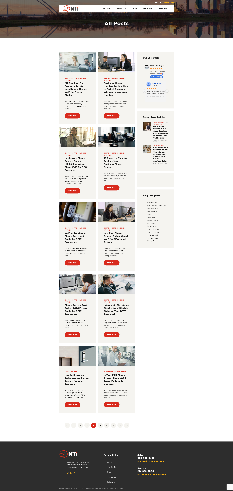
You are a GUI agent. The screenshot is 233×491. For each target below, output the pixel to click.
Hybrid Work (151, 217)
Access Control (71, 372)
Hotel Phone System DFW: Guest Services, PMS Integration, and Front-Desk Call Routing (160, 132)
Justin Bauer (156, 83)
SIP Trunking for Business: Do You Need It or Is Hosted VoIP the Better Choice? (76, 89)
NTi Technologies (157, 66)
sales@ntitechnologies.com (150, 461)
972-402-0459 (146, 458)
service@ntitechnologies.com (151, 474)
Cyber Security (152, 211)
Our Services (112, 467)
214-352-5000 (145, 471)
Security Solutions (153, 232)
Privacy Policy (79, 488)
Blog (109, 472)
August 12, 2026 (158, 163)
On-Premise (75, 78)
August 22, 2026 (158, 140)
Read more (72, 115)
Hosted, (155, 122)
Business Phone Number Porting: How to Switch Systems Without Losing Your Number (116, 89)
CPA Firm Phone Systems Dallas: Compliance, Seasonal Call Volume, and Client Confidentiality (160, 154)
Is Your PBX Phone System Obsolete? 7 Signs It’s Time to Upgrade (115, 379)
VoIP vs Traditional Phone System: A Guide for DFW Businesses (75, 238)
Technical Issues (152, 238)
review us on (155, 77)
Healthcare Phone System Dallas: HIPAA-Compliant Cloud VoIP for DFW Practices (76, 164)
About (109, 462)
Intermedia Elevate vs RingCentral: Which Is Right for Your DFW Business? (116, 310)
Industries (111, 482)
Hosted (68, 78)
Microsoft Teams (152, 220)
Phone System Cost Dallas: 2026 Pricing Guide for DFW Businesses (76, 310)
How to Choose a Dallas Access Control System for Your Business (77, 379)
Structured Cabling (153, 235)
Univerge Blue (151, 241)
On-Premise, (161, 122)
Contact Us (111, 477)
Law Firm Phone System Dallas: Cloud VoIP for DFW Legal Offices (116, 238)
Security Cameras (153, 229)
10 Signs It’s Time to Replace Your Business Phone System (115, 163)
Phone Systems (120, 372)
